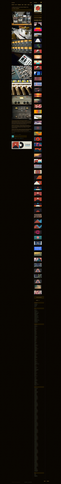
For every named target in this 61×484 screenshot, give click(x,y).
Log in (35, 474)
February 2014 (36, 422)
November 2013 (36, 424)
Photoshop (35, 363)
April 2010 (35, 448)
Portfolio (13, 4)
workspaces (36, 385)
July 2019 (35, 389)
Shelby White (36, 305)
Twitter (28, 4)
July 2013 (35, 426)
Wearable (35, 382)
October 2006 (36, 471)
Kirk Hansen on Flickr (37, 317)
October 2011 (36, 438)
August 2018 (36, 392)
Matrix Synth (36, 318)
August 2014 (36, 419)
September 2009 (36, 452)
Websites (35, 383)
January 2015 (36, 416)
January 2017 (36, 403)
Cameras (35, 331)
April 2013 (35, 428)
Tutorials (35, 378)
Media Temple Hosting (38, 300)
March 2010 (36, 449)
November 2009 (36, 451)
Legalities (35, 355)
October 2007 (36, 465)
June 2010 (35, 447)
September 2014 (36, 418)
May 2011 (35, 441)
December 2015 (36, 410)
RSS (31, 2)
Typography (36, 379)
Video (35, 381)
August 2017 (36, 399)
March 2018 (36, 395)
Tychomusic (36, 322)
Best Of (35, 329)
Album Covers (36, 326)
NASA (35, 360)
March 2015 (36, 415)
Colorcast (35, 333)
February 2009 (36, 456)
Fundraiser (35, 342)
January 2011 (36, 443)
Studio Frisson (28, 120)
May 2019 (35, 390)
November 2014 (36, 417)
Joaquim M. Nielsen (36, 316)
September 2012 (36, 432)
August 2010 (36, 446)
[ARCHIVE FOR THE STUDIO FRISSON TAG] (20, 7)
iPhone (35, 352)
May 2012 (35, 434)
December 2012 (36, 430)
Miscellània (36, 357)
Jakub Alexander (36, 304)
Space (35, 374)
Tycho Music (19, 4)
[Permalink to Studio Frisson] (15, 8)
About (22, 4)
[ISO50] (14, 2)
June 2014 (35, 420)
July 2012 (35, 433)
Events (35, 339)
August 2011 (36, 439)
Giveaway (35, 344)
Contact (25, 4)
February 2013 (36, 429)
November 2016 (36, 404)
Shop (16, 4)
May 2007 (35, 467)
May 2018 (35, 394)
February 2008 (36, 463)
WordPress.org (36, 476)
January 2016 (36, 409)
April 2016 (35, 408)
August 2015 (36, 412)
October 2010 (36, 445)
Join (31, 4)
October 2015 (36, 411)
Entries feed (36, 475)
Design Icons (36, 337)
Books (35, 330)
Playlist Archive (38, 12)
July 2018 (35, 393)
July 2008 (35, 460)
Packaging (35, 361)
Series (35, 372)
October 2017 (36, 398)
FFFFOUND (36, 311)
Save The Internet (36, 321)
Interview (35, 351)
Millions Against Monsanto (37, 320)
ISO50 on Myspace (36, 313)
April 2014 (35, 421)
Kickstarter (36, 354)
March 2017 (36, 402)
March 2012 (36, 435)
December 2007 (36, 464)
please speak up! (29, 131)
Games (35, 343)
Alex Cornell (36, 309)
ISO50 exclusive (36, 353)
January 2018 (36, 396)
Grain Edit (35, 312)
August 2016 (36, 406)
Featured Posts (38, 20)
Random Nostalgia (36, 369)
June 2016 (35, 407)
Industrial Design (36, 348)
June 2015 (35, 413)
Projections (36, 368)
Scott (14, 134)
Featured (35, 340)
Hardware (20, 134)
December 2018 (36, 391)
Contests (35, 334)
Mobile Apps (36, 359)
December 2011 (36, 437)
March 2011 (36, 442)
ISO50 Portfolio (36, 314)
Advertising (36, 325)
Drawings (35, 338)
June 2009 (35, 454)
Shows (35, 373)
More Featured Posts (39, 297)
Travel (35, 377)
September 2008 (36, 459)
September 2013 (36, 425)
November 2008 (36, 458)
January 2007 (36, 469)
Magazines (36, 356)
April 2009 (35, 455)
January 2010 (36, 450)
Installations (36, 350)
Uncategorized (36, 380)
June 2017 (35, 400)
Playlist (38, 2)
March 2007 (36, 468)
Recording (35, 370)
